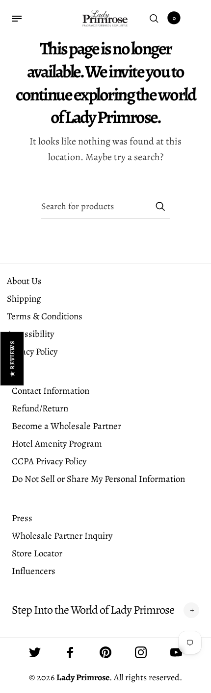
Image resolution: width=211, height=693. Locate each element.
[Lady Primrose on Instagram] (141, 652)
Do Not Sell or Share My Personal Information (98, 479)
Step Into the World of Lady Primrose (93, 610)
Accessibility (30, 334)
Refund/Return (40, 408)
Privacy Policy (32, 351)
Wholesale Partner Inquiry (62, 535)
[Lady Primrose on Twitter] (35, 652)
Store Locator (37, 553)
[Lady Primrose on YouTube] (176, 652)
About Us (24, 281)
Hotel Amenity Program (57, 443)
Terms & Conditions (44, 316)
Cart (174, 18)
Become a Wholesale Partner (66, 426)
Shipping (24, 298)
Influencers (33, 571)
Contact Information (50, 390)
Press (22, 518)
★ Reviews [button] (12, 358)
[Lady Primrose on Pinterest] (105, 652)
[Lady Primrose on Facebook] (70, 652)
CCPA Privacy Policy (49, 461)
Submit (160, 206)
